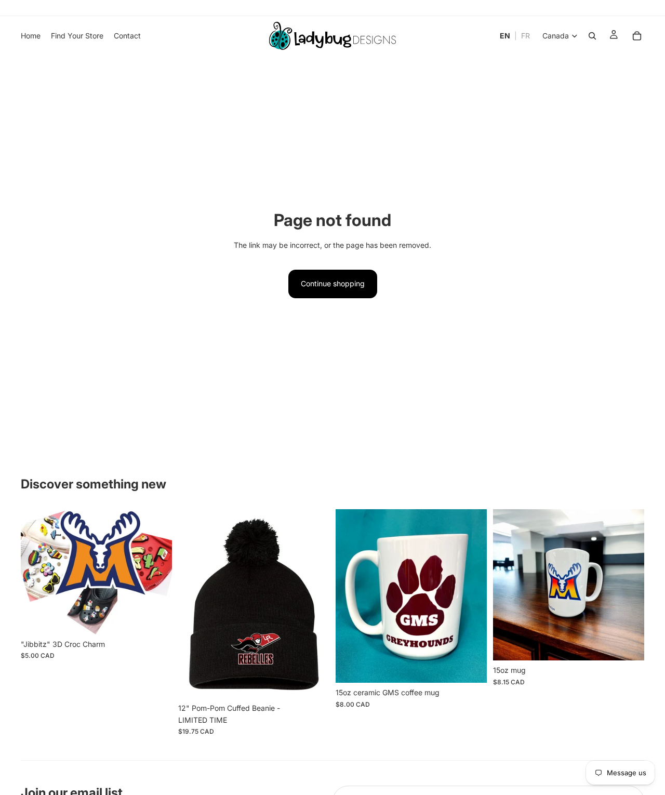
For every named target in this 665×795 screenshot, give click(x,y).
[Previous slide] (36, 571)
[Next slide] (156, 571)
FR (525, 35)
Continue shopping (333, 283)
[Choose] (313, 682)
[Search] (592, 35)
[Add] (156, 618)
